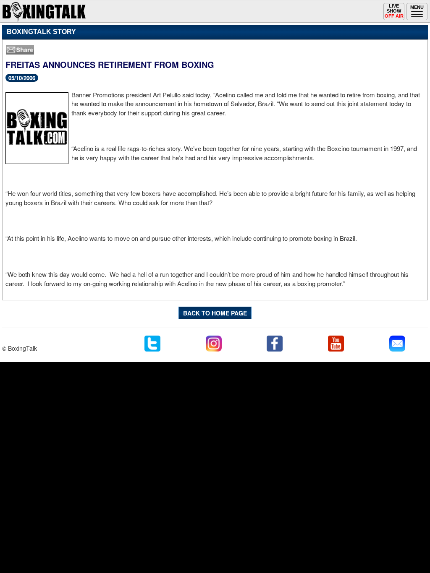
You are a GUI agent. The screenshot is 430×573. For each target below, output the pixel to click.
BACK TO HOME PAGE (215, 313)
